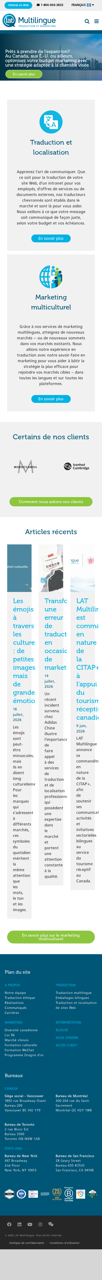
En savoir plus (24, 74)
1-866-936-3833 (52, 5)
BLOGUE (62, 1030)
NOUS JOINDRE (67, 1038)
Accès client (66, 1045)
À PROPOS (12, 985)
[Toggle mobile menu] (97, 21)
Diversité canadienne (21, 1030)
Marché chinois (17, 1040)
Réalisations (14, 1003)
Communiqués (16, 1008)
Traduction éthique (20, 998)
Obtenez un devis (18, 5)
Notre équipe (15, 993)
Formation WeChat (19, 1050)
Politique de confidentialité (26, 1243)
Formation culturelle (21, 1045)
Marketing (14, 1022)
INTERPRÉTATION (68, 1022)
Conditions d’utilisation (65, 1243)
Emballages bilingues (72, 998)
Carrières (12, 1013)
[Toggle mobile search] (87, 21)
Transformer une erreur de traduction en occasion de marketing (64, 634)
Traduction (66, 985)
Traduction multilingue (74, 993)
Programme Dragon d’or (24, 1055)
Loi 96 (10, 1035)
